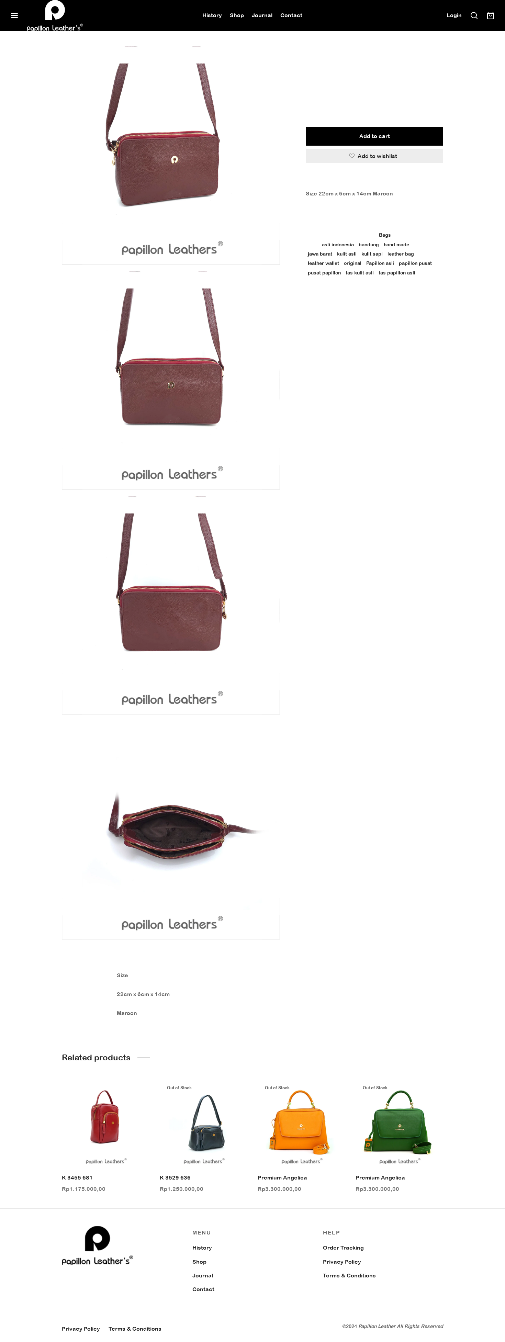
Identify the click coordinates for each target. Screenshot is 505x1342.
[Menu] (14, 15)
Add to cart (374, 136)
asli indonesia (338, 244)
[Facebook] (326, 296)
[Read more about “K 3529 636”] (237, 1090)
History (212, 15)
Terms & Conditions (349, 1275)
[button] (139, 1090)
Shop (237, 15)
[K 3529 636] (203, 1124)
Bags (331, 60)
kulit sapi (372, 254)
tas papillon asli (397, 272)
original (352, 263)
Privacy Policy (342, 1262)
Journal (262, 15)
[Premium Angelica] (301, 1124)
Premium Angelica (282, 1177)
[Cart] (490, 15)
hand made (396, 244)
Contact (291, 15)
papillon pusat (415, 263)
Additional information (339, 215)
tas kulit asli (360, 272)
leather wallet (323, 263)
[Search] (474, 15)
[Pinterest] (348, 296)
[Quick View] (139, 1106)
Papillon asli (380, 263)
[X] (337, 296)
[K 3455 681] (105, 1124)
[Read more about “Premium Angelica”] (334, 1090)
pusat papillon (324, 272)
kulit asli (347, 254)
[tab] (374, 179)
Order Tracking (343, 1247)
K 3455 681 (77, 1177)
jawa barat (320, 254)
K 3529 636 (175, 1177)
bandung (369, 244)
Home (312, 60)
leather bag (401, 254)
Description (323, 179)
